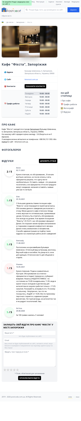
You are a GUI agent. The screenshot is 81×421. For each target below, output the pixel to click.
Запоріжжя (20, 22)
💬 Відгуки (66, 112)
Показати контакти (35, 86)
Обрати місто (6, 16)
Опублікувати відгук (29, 378)
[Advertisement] (70, 57)
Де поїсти (9, 22)
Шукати (73, 10)
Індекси (51, 2)
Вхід (33, 2)
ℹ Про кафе (66, 100)
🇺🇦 (2, 22)
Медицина (75, 2)
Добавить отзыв (48, 161)
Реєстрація (40, 2)
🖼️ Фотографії (67, 108)
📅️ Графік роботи (69, 104)
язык (77, 397)
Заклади (67, 2)
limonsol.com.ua (31, 79)
